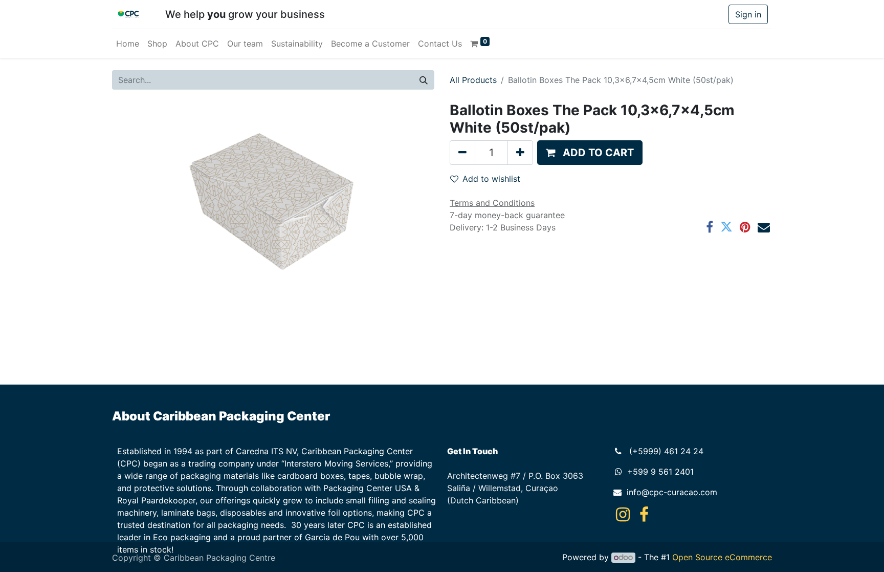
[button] (590, 152)
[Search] (423, 80)
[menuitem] (127, 43)
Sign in (748, 14)
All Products (473, 80)
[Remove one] (462, 152)
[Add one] (520, 152)
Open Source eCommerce (722, 557)
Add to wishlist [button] (491, 179)
